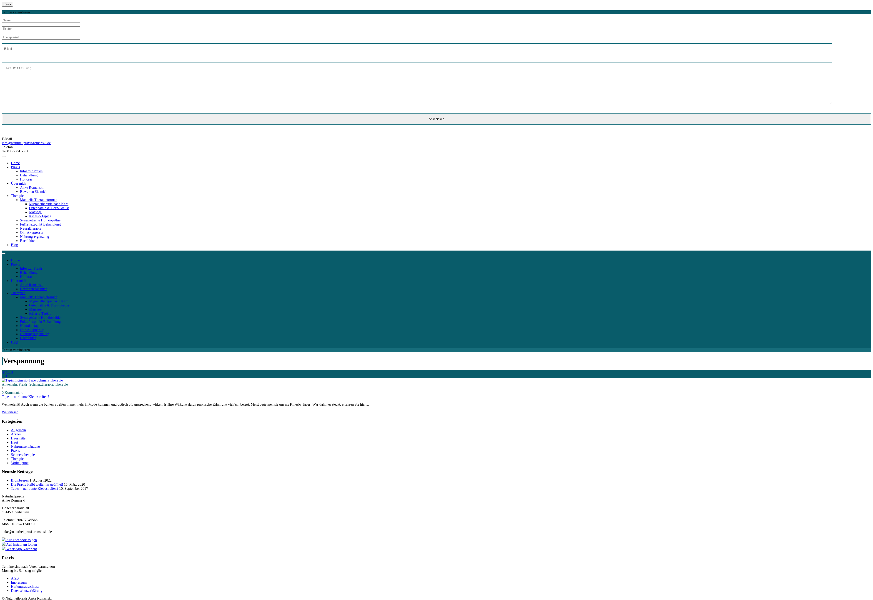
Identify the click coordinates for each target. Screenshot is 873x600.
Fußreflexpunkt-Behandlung (40, 224)
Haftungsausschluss (25, 586)
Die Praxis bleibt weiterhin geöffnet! (37, 484)
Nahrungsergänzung (34, 236)
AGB (15, 578)
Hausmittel (18, 438)
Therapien (18, 196)
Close (7, 4)
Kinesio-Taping (40, 216)
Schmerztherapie (41, 384)
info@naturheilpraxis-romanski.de (26, 143)
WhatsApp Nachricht (21, 549)
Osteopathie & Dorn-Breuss (49, 208)
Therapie (61, 384)
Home (15, 163)
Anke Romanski (31, 187)
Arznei (16, 434)
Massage (35, 212)
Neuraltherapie (30, 228)
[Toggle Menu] (3, 156)
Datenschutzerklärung (26, 590)
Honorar (26, 179)
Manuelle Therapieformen (38, 200)
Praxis (15, 167)
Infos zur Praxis (31, 171)
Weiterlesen (10, 412)
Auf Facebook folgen (21, 540)
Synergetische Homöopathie (40, 220)
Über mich (18, 183)
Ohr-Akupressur (31, 232)
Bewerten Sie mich (33, 191)
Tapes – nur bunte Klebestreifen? (25, 397)
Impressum (19, 582)
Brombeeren (20, 480)
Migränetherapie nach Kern (48, 204)
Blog (14, 245)
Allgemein (9, 384)
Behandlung (29, 175)
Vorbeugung (20, 463)
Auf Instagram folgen (21, 544)
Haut (14, 442)
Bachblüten (28, 241)
